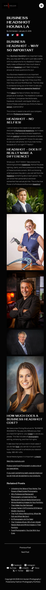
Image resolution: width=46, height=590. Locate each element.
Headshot (18, 67)
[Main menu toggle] (41, 5)
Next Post (25, 552)
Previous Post (25, 547)
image (30, 434)
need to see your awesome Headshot (25, 88)
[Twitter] (13, 35)
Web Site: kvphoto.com (16, 461)
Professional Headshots (25, 130)
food (17, 446)
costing (16, 136)
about (13, 93)
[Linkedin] (22, 35)
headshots (26, 164)
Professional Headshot (22, 114)
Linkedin (37, 456)
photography (33, 436)
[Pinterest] (17, 35)
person (9, 107)
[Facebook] (8, 35)
